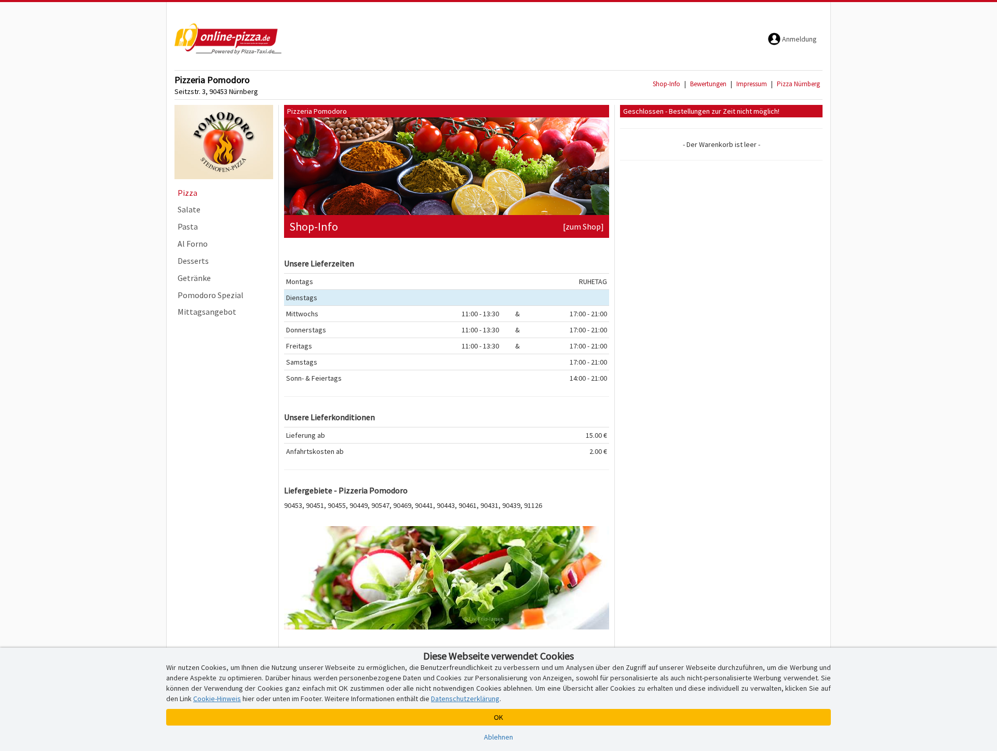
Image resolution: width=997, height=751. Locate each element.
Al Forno (193, 243)
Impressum (751, 83)
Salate (189, 209)
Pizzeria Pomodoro (212, 80)
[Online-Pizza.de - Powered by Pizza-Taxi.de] (227, 39)
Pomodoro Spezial (211, 295)
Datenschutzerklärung (465, 698)
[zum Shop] (583, 226)
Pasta (188, 226)
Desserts (193, 261)
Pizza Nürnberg (798, 83)
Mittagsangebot (207, 311)
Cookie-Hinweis (217, 698)
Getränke (194, 278)
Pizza (187, 192)
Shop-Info (666, 83)
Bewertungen (708, 83)
